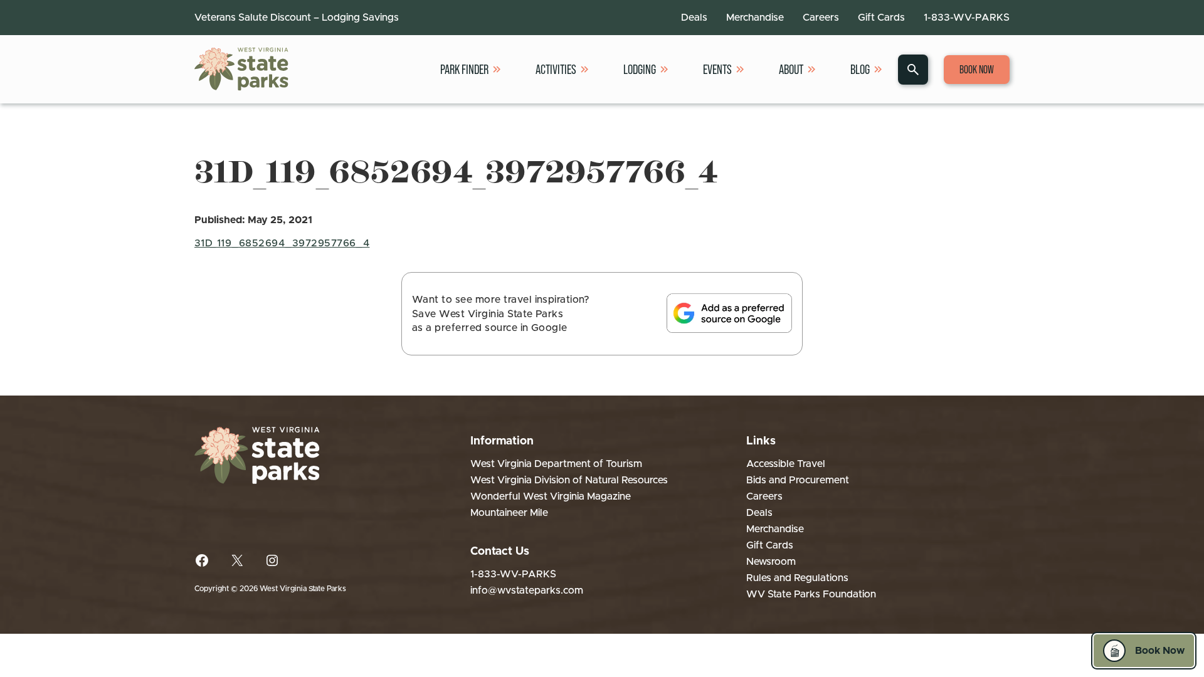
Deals (694, 18)
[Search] (913, 70)
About (791, 69)
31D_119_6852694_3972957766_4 (281, 243)
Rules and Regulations (797, 578)
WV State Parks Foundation (811, 594)
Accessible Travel (785, 464)
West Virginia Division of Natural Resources (569, 480)
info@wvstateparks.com (526, 590)
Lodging (639, 69)
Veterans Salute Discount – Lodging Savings (296, 18)
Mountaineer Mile (509, 513)
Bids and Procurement (797, 480)
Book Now (976, 69)
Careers (821, 18)
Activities (556, 69)
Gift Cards (881, 18)
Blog (860, 69)
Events (717, 69)
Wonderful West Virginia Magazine (550, 496)
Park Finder (464, 69)
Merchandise (755, 18)
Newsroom (771, 562)
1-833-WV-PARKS (967, 18)
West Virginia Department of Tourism (556, 464)
